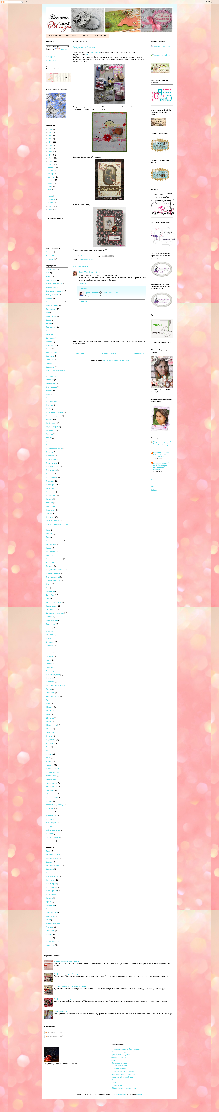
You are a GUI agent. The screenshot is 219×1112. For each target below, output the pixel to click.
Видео (48, 320)
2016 (51, 152)
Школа (48, 722)
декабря (51, 167)
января (51, 202)
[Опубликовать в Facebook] (111, 256)
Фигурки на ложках (53, 923)
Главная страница (55, 36)
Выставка (49, 338)
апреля (51, 193)
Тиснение (49, 656)
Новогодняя (50, 510)
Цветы (48, 703)
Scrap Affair (83, 272)
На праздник (51, 492)
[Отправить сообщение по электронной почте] (99, 256)
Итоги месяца (51, 387)
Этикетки (49, 736)
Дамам (48, 349)
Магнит (49, 445)
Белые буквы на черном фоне (122, 1071)
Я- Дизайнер (51, 740)
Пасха (48, 537)
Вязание (49, 342)
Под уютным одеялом (54, 541)
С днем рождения (53, 573)
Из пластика (51, 376)
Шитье (48, 714)
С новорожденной (53, 577)
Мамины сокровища (119, 1063)
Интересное (50, 383)
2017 (51, 148)
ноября (51, 170)
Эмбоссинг (50, 732)
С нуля (48, 584)
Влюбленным (51, 327)
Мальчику (50, 452)
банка (48, 747)
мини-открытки (51, 787)
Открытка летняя (52, 521)
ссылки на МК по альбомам (122, 1077)
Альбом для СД (117, 1085)
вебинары (49, 259)
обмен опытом (51, 794)
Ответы (84, 288)
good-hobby (95, 52)
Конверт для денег (86, 259)
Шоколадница (51, 725)
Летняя (49, 438)
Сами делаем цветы (100, 36)
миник (113, 1060)
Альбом (49, 277)
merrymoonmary (120, 1094)
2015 (51, 155)
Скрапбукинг (51, 609)
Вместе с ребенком (53, 331)
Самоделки (50, 591)
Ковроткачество (52, 876)
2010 (51, 210)
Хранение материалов (54, 700)
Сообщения (51, 1032)
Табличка (49, 646)
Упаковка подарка (53, 675)
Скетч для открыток (53, 602)
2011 (51, 206)
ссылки (49, 826)
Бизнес (49, 252)
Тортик (48, 660)
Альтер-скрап (51, 287)
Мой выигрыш (51, 470)
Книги (48, 409)
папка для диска (52, 797)
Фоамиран (50, 927)
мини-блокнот (51, 779)
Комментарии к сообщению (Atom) (116, 361)
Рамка (113, 1083)
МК (47, 441)
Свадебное (50, 595)
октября (51, 174)
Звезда (49, 363)
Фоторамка (50, 682)
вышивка (49, 754)
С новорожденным (53, 580)
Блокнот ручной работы (55, 302)
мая (50, 190)
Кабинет (49, 391)
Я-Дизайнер (50, 743)
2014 (51, 158)
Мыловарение (51, 485)
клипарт (49, 761)
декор (48, 758)
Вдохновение (51, 316)
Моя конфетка (51, 477)
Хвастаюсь (50, 693)
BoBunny (154, 490)
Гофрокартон (51, 345)
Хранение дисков (52, 696)
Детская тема (51, 352)
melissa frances (156, 483)
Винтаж (49, 324)
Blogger (139, 1094)
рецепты (49, 819)
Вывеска (49, 334)
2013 (51, 161)
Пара (48, 530)
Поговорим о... (158, 469)
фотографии (51, 841)
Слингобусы (50, 624)
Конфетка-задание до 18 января (66, 961)
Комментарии (52, 1037)
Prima (153, 486)
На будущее (51, 488)
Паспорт (49, 534)
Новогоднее (50, 506)
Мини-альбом (51, 459)
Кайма (48, 394)
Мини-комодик (51, 463)
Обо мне (85, 36)
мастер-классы (71, 36)
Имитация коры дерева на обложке (124, 1052)
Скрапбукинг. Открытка (55, 613)
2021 (51, 139)
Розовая (49, 566)
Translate (63, 49)
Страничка (50, 642)
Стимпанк (49, 635)
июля (50, 183)
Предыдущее (139, 353)
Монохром (50, 474)
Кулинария (50, 430)
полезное (49, 808)
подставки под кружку (54, 805)
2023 (51, 132)
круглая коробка (52, 772)
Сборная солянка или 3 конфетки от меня (70, 986)
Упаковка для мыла (53, 671)
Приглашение (51, 544)
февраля (52, 199)
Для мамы (50, 356)
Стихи (48, 638)
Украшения (50, 667)
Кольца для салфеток (54, 412)
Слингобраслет (52, 620)
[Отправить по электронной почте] (103, 256)
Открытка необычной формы (57, 524)
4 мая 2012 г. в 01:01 (96, 272)
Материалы (50, 456)
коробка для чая (52, 768)
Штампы (49, 729)
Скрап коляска (51, 606)
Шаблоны (49, 707)
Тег (47, 649)
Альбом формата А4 (54, 284)
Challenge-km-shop (161, 452)
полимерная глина (53, 941)
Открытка (49, 517)
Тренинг (49, 664)
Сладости (50, 617)
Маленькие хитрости (54, 448)
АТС (47, 273)
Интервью (50, 380)
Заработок (50, 360)
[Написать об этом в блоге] (106, 256)
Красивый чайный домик (120, 1055)
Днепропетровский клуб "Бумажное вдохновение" (161, 465)
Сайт (48, 588)
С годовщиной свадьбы (55, 570)
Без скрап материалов (54, 291)
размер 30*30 (51, 816)
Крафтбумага (51, 423)
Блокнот (49, 298)
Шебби (48, 711)
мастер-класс (51, 776)
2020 (51, 142)
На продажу (50, 495)
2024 (51, 129)
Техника (49, 653)
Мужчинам (50, 481)
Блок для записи (52, 295)
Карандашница (51, 401)
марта (50, 196)
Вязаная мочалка (52, 858)
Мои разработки (52, 466)
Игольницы (50, 367)
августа (51, 180)
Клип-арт (49, 405)
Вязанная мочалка (53, 865)
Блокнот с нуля (52, 305)
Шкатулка (50, 718)
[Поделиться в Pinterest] (113, 256)
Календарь (50, 398)
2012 (51, 165)
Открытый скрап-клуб (162, 442)
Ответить (82, 283)
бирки (48, 750)
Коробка (49, 420)
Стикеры (49, 631)
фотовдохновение (53, 837)
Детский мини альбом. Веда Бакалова (126, 1049)
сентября (52, 177)
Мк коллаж (115, 1080)
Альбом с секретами (119, 1066)
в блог (87, 55)
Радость (49, 555)
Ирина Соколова (92, 293)
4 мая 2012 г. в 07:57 (110, 293)
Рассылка (50, 255)
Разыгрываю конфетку (62, 1011)
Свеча (48, 599)
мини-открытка (51, 783)
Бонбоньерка (51, 309)
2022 (51, 136)
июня (50, 187)
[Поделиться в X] (108, 256)
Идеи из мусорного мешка (56, 370)
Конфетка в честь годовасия (65, 999)
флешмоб (50, 834)
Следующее (79, 353)
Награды (49, 499)
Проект (48, 548)
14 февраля (50, 269)
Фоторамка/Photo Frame (55, 685)
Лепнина (49, 434)
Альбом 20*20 (51, 280)
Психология (50, 552)
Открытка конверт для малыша (123, 1074)
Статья (48, 628)
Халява (49, 689)
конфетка (49, 765)
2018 (51, 145)
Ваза (48, 313)
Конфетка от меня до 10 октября (66, 974)
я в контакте (51, 60)
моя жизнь (50, 790)
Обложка (49, 513)
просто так (50, 812)
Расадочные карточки (54, 559)
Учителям (50, 678)
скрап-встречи (51, 823)
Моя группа (50, 57)
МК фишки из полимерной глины (123, 1088)
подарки (49, 801)
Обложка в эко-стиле (119, 1057)
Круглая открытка (53, 427)
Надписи (49, 503)
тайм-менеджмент (53, 830)
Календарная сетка (118, 1069)
